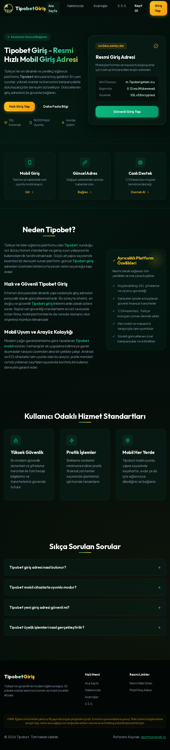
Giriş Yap (158, 8)
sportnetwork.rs (153, 737)
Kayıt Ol (138, 8)
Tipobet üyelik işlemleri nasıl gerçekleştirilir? (46, 627)
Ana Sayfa (52, 8)
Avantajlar (101, 6)
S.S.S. (122, 6)
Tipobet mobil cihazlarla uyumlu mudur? (42, 587)
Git (27, 192)
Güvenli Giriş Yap (127, 111)
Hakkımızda (75, 6)
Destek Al (138, 192)
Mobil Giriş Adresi (141, 690)
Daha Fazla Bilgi (55, 106)
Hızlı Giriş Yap (19, 106)
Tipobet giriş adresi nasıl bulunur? (37, 567)
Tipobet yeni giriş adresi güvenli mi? (39, 607)
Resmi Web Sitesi (141, 683)
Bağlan (83, 192)
